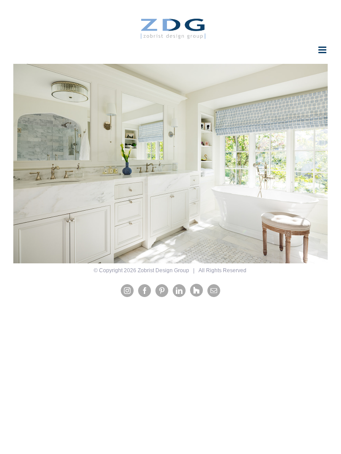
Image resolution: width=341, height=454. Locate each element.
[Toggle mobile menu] (323, 50)
